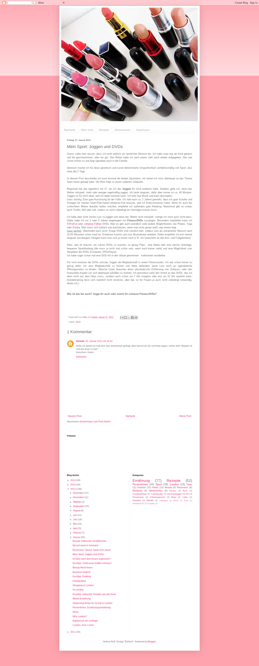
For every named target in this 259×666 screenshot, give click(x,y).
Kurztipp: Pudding (82, 576)
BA (187, 494)
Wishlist (150, 500)
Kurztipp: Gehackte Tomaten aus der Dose (94, 594)
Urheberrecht (138, 503)
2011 (73, 632)
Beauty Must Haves (83, 567)
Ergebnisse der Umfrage (85, 620)
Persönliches (140, 484)
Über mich (87, 129)
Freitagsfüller (79, 581)
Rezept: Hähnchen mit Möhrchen (90, 541)
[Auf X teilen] (129, 317)
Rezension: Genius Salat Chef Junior (92, 550)
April (75, 528)
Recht (175, 500)
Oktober (77, 502)
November (78, 497)
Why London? (80, 616)
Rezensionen (122, 129)
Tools (186, 500)
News (75, 612)
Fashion (141, 487)
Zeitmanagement (157, 497)
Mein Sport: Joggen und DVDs (88, 554)
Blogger (152, 641)
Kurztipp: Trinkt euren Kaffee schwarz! (92, 563)
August (77, 510)
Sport (78, 322)
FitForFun (72, 223)
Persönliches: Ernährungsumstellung (92, 607)
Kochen (172, 491)
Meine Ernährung (82, 598)
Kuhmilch (137, 500)
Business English (81, 572)
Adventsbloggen (174, 494)
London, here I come (83, 625)
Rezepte (104, 129)
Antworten (81, 357)
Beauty (168, 487)
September (79, 506)
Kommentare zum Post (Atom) (95, 421)
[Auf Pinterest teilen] (136, 317)
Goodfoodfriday (140, 494)
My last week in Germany (85, 545)
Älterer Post (185, 416)
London (174, 484)
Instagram (163, 500)
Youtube (151, 503)
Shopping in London (83, 585)
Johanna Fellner (92, 223)
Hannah (80, 341)
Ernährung (141, 481)
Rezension (182, 487)
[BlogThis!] (125, 317)
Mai (75, 524)
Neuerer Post (75, 416)
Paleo (155, 487)
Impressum (143, 129)
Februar (77, 532)
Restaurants (138, 497)
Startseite (69, 129)
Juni (75, 519)
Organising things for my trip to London (92, 603)
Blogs (173, 497)
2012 (73, 489)
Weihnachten (156, 490)
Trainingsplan (157, 494)
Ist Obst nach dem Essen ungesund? (91, 559)
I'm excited (78, 589)
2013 (73, 484)
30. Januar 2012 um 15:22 (99, 341)
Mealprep (137, 490)
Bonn (185, 491)
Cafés (185, 497)
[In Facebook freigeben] (132, 317)
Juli (75, 515)
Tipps (189, 484)
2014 (73, 480)
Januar (77, 537)
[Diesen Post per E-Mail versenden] (122, 317)
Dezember (78, 493)
